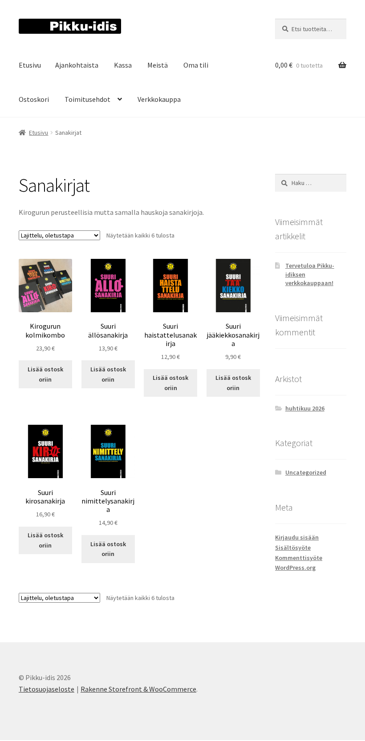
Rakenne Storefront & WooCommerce (138, 689)
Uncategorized (305, 472)
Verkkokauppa (159, 99)
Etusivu (30, 64)
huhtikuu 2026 (304, 408)
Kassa (123, 64)
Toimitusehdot (87, 99)
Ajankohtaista (76, 64)
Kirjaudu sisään (297, 537)
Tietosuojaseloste (46, 689)
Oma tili (195, 64)
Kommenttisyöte (298, 558)
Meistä (157, 64)
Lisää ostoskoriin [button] (45, 374)
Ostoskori (34, 99)
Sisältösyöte (293, 548)
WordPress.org (295, 568)
